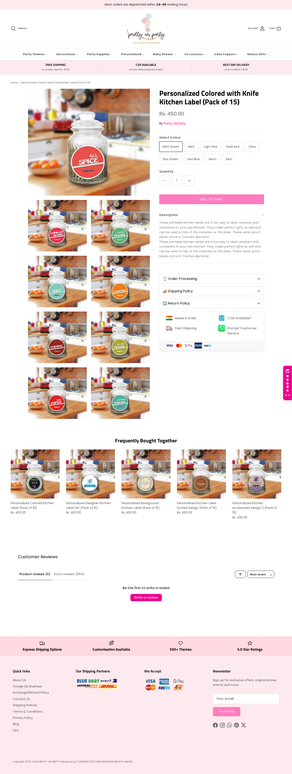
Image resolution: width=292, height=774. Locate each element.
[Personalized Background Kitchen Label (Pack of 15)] (145, 473)
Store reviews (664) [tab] (69, 574)
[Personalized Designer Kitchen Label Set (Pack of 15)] (90, 473)
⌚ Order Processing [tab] (180, 278)
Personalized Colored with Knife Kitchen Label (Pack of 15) (55, 82)
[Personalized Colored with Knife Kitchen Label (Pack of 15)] (89, 142)
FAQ (16, 730)
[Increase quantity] (189, 181)
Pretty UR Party (175, 123)
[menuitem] (35, 54)
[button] (287, 383)
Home (14, 82)
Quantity (166, 172)
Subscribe (226, 711)
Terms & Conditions (28, 711)
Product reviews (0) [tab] (34, 574)
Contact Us (21, 699)
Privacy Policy (23, 718)
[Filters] (240, 574)
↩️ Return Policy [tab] (176, 303)
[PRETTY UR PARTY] (146, 28)
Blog (16, 724)
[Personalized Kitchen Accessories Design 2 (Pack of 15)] (256, 473)
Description (168, 215)
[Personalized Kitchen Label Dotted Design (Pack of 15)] (201, 473)
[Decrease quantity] (164, 181)
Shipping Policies (25, 705)
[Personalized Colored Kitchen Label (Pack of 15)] (35, 473)
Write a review (146, 597)
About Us (19, 680)
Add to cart (211, 199)
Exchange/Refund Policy (31, 692)
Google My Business (27, 686)
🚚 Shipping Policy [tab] (178, 291)
